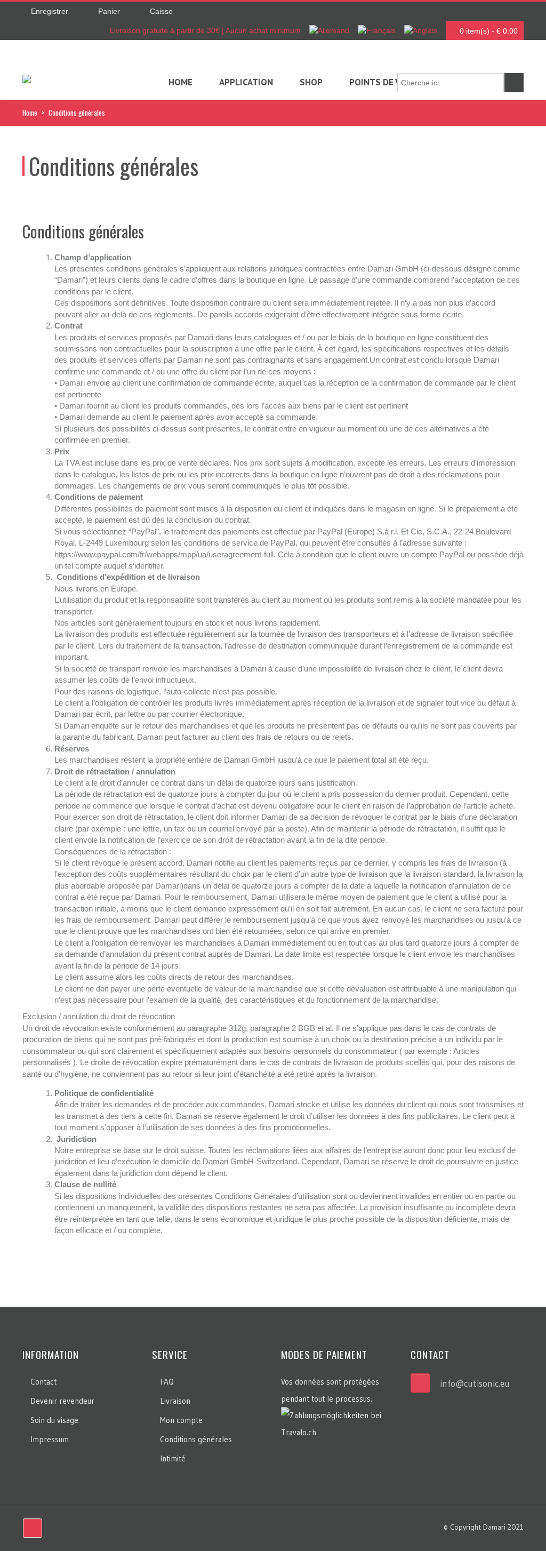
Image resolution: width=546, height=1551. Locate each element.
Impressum (49, 1439)
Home (180, 82)
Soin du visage (54, 1420)
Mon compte (181, 1420)
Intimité (173, 1458)
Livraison (175, 1401)
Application (246, 82)
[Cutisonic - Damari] (26, 81)
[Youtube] (32, 1528)
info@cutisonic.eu (475, 1383)
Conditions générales (196, 1439)
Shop (311, 82)
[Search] (514, 82)
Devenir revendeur (62, 1401)
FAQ (167, 1382)
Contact (43, 1382)
